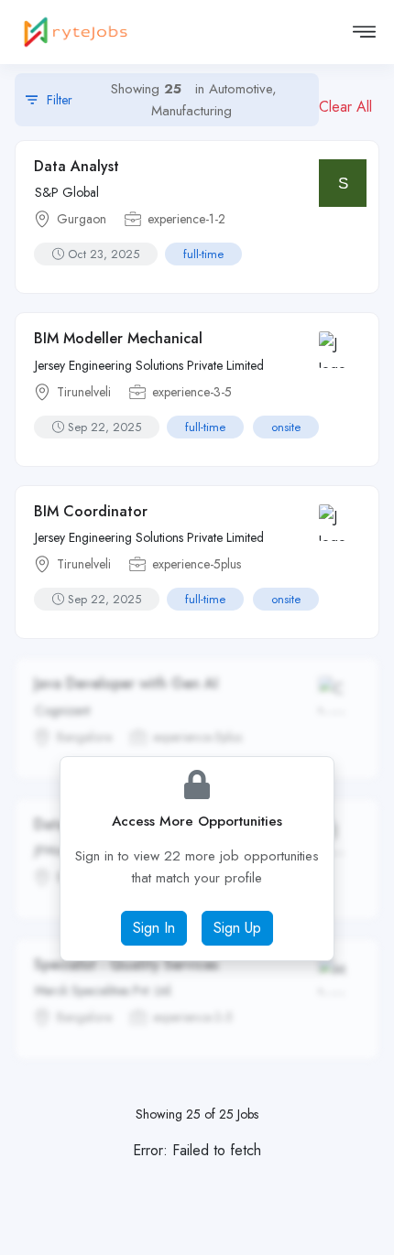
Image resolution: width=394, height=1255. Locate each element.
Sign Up (237, 927)
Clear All (345, 106)
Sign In (154, 927)
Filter (164, 100)
